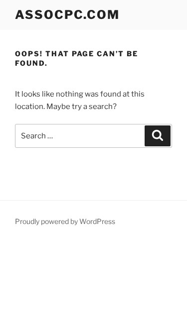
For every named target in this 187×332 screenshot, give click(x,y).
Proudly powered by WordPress (65, 221)
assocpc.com (67, 14)
